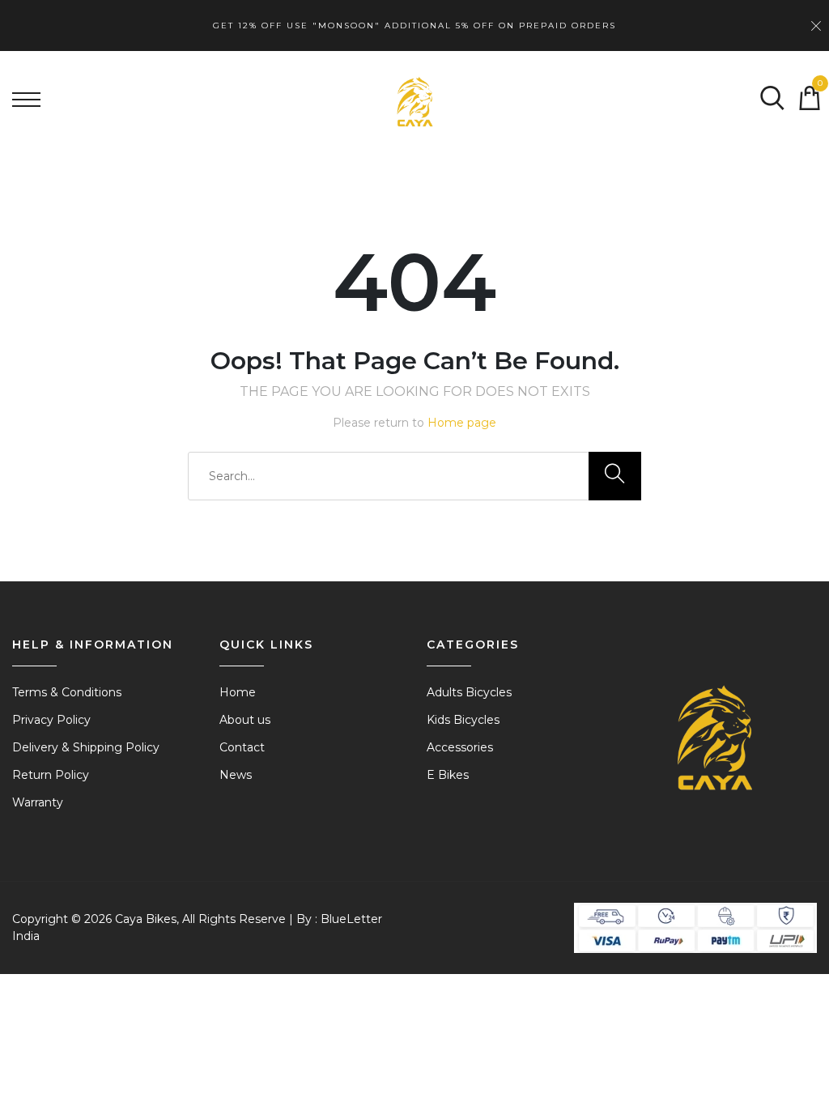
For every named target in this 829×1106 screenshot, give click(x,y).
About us (244, 720)
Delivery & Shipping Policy (85, 747)
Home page (461, 422)
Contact (242, 747)
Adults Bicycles (469, 692)
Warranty (37, 802)
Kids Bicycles (463, 720)
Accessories (460, 747)
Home (237, 692)
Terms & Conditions (66, 692)
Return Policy (50, 775)
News (235, 775)
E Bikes (448, 775)
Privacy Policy (51, 720)
